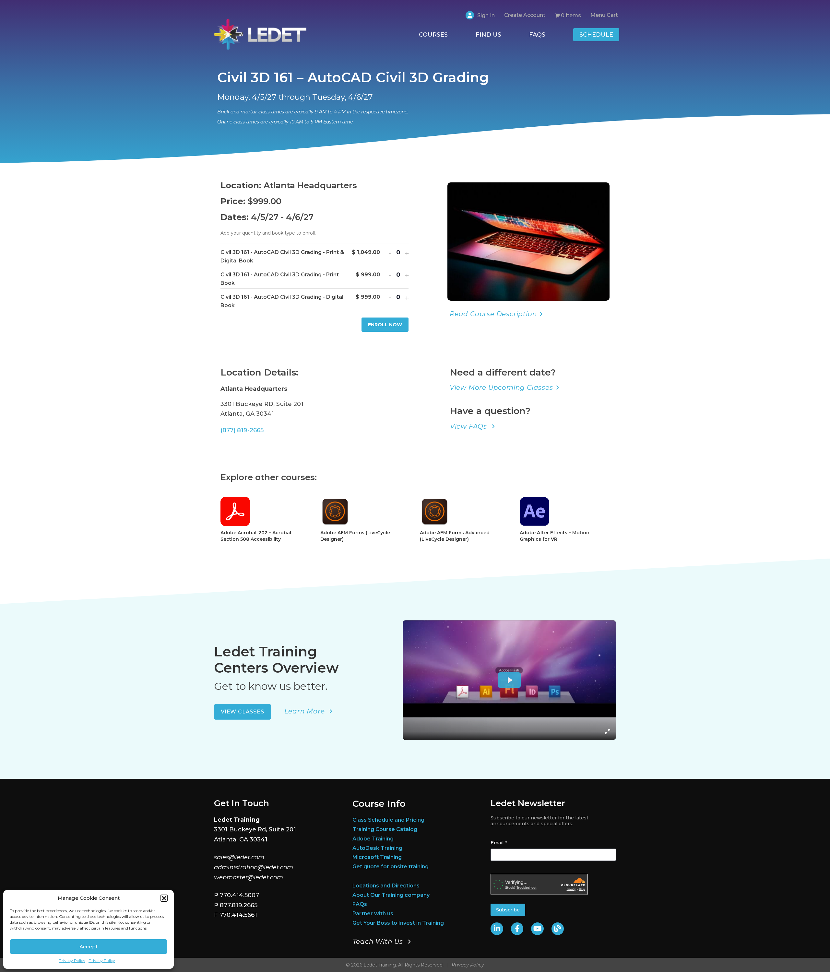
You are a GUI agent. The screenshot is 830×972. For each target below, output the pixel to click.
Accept (88, 946)
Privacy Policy (72, 960)
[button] (164, 898)
